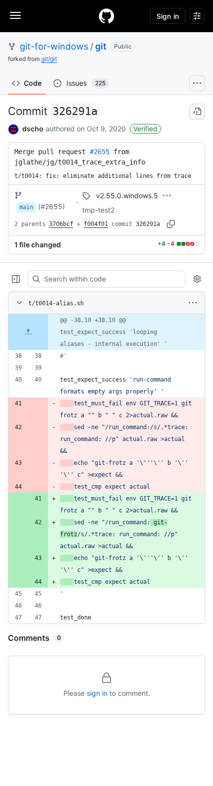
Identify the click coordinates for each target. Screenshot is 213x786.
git (100, 46)
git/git (49, 58)
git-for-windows (54, 46)
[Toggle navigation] (15, 15)
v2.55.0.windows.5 (127, 195)
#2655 (99, 152)
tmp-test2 (98, 210)
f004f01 (96, 224)
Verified (145, 128)
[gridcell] (106, 332)
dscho (33, 128)
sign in (97, 693)
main (26, 207)
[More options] (193, 303)
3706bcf (61, 224)
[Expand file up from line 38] (28, 332)
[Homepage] (106, 16)
